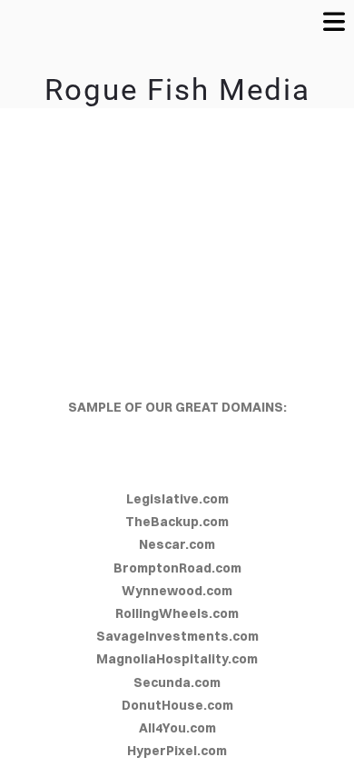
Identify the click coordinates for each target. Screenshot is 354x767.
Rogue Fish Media (177, 90)
